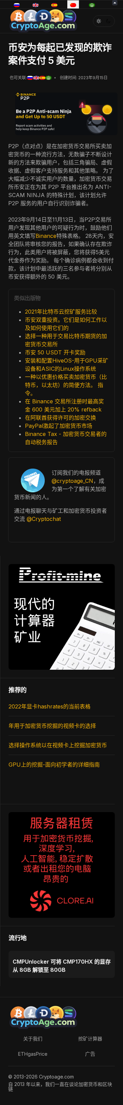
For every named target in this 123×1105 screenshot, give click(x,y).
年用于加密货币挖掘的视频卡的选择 (52, 725)
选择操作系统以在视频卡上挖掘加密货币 (58, 745)
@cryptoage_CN (72, 480)
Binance (46, 235)
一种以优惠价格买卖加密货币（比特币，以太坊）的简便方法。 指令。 (66, 385)
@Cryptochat (44, 518)
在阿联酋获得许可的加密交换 (60, 417)
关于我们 (32, 1038)
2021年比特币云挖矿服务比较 (61, 311)
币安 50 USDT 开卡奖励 (55, 352)
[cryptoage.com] (43, 20)
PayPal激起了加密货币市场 (58, 425)
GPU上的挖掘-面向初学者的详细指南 (54, 764)
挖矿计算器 (90, 1038)
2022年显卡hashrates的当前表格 (50, 706)
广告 (90, 1054)
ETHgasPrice (32, 1054)
